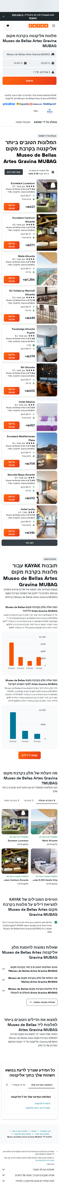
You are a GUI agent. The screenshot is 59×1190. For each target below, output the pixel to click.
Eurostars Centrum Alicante (23, 219)
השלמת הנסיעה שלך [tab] (41, 1084)
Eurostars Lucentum (23, 183)
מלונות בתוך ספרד (42, 1134)
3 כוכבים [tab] (29, 800)
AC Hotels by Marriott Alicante (22, 292)
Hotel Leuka (28, 509)
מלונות (33, 1131)
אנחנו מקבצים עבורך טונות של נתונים (34, 1175)
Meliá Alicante (26, 256)
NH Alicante (28, 367)
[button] (3, 16)
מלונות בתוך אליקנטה (22, 1134)
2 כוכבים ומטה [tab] (11, 800)
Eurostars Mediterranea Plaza (21, 438)
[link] (29, 755)
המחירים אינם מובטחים (45, 1160)
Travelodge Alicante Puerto (23, 330)
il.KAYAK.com (45, 1131)
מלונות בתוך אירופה (19, 1131)
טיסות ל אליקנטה (42, 1103)
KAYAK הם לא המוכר (43, 1169)
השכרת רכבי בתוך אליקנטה (37, 1107)
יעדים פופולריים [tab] (17, 1084)
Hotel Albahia (27, 401)
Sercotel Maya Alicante (21, 474)
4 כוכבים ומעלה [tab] (47, 800)
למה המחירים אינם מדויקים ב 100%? (34, 1180)
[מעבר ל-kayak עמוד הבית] (38, 26)
